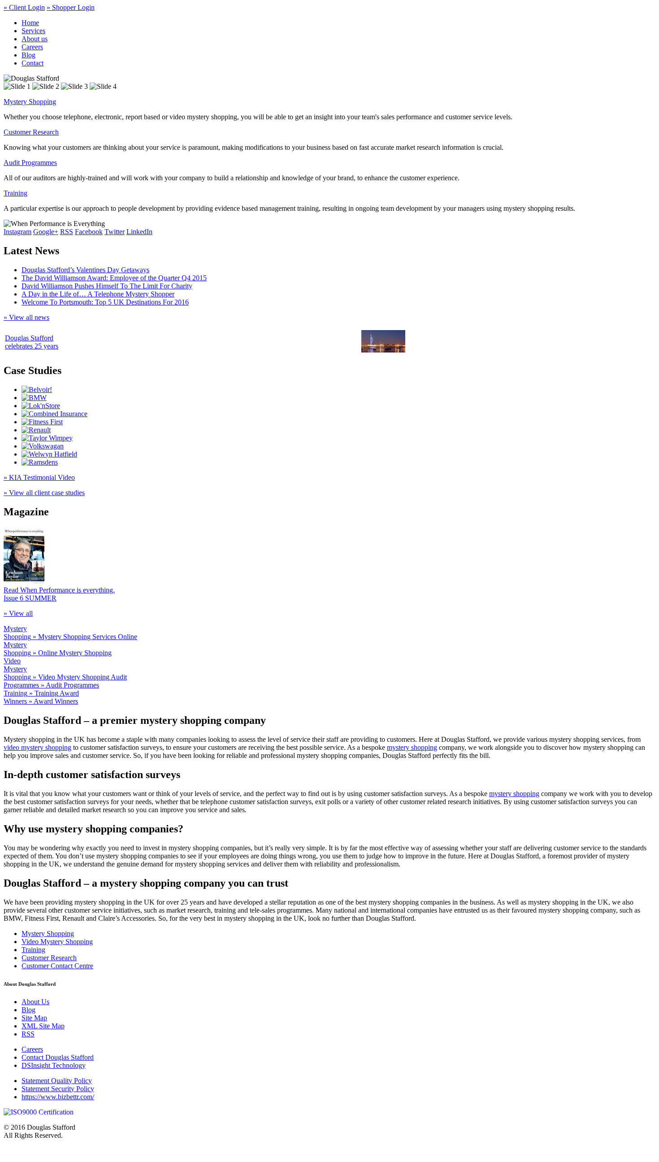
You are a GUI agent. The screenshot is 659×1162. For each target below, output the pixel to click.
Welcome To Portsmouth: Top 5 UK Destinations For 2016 (105, 302)
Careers (32, 47)
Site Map (34, 1018)
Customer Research (31, 132)
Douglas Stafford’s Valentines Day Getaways (85, 270)
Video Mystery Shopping (57, 941)
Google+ (45, 231)
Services (33, 31)
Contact (32, 63)
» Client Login (24, 7)
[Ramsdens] (40, 462)
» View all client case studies (44, 492)
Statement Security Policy (58, 1088)
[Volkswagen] (43, 446)
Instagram (17, 231)
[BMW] (34, 397)
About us (35, 39)
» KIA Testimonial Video (39, 477)
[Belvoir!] (37, 389)
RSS (66, 231)
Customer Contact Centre (57, 966)
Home (30, 22)
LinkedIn (139, 231)
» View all (18, 613)
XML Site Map (43, 1026)
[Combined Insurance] (54, 414)
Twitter (114, 231)
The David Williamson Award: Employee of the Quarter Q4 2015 (114, 278)
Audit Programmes (30, 162)
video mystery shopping (37, 747)
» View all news (26, 317)
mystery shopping (412, 747)
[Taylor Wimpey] (47, 438)
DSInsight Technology (54, 1065)
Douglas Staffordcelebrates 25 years (31, 342)
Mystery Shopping (30, 101)
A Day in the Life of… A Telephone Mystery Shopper (98, 294)
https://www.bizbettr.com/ (58, 1097)
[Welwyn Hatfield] (49, 454)
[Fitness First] (42, 422)
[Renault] (36, 430)
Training (15, 193)
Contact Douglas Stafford (58, 1057)
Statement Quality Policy (57, 1080)
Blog (28, 55)
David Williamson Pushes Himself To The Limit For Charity (107, 286)
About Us (35, 1001)
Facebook (89, 231)
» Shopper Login (71, 7)
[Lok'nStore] (41, 405)
